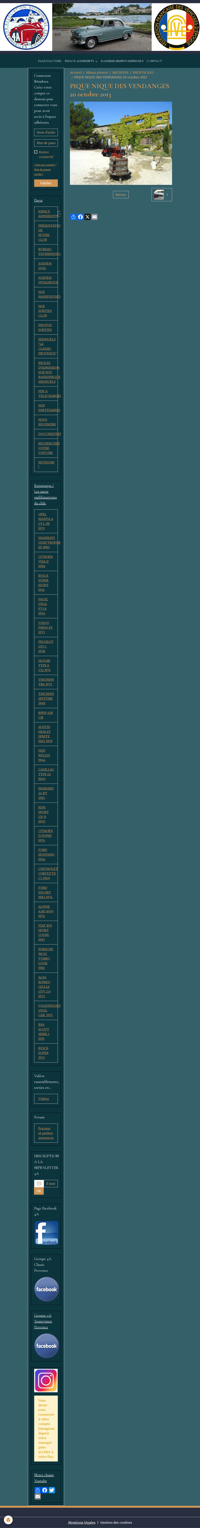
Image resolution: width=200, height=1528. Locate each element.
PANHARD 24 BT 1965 (46, 793)
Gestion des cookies (116, 1522)
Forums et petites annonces (46, 1133)
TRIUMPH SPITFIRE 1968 (46, 698)
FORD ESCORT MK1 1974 (45, 892)
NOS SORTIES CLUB (45, 310)
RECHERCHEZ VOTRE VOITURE (48, 448)
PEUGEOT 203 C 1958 (46, 646)
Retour (121, 195)
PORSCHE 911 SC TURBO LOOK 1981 (45, 958)
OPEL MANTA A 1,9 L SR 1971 (45, 521)
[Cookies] (8, 1520)
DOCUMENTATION (48, 434)
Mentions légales (82, 1522)
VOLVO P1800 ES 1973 (45, 627)
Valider (46, 183)
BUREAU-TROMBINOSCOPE (48, 251)
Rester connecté (46, 154)
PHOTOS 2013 (143, 72)
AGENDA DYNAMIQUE (48, 280)
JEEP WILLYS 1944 (44, 755)
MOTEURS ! (46, 464)
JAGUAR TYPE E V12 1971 (44, 665)
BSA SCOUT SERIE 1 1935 (43, 1032)
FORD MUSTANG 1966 (46, 854)
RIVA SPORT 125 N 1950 (43, 814)
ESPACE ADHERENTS (80, 61)
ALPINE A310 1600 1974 (46, 911)
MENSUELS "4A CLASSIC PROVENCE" (47, 346)
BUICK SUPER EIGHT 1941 (43, 583)
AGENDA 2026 (45, 266)
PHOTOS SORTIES (45, 327)
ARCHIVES (120, 72)
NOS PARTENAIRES (48, 408)
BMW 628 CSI (45, 715)
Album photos (97, 72)
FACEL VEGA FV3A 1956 (43, 606)
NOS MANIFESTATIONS (48, 294)
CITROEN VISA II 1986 (45, 561)
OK (39, 1191)
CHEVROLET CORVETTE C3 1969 (48, 873)
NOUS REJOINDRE (47, 422)
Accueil (76, 72)
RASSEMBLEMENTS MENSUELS (122, 61)
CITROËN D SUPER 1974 (45, 835)
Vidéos (43, 1099)
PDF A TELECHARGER (48, 393)
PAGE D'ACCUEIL (50, 61)
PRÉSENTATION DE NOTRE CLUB (48, 233)
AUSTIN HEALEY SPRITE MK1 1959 (45, 734)
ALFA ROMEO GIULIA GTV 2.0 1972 (44, 987)
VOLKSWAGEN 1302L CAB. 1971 (48, 1010)
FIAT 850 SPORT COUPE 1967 (45, 933)
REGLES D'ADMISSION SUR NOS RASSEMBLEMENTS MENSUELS (48, 372)
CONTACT (154, 61)
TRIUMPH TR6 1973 (46, 682)
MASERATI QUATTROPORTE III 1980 (48, 542)
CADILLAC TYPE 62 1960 (46, 774)
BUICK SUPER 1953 (43, 1053)
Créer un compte (44, 164)
